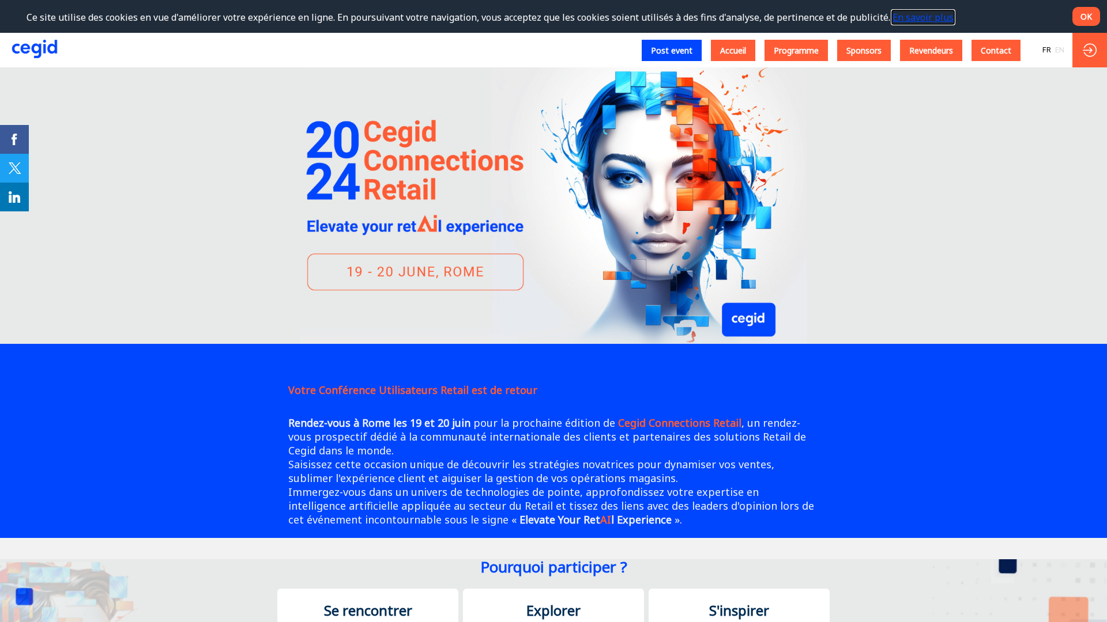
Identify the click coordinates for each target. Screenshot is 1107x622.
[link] (14, 139)
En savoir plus (923, 17)
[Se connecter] (1089, 50)
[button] (672, 50)
